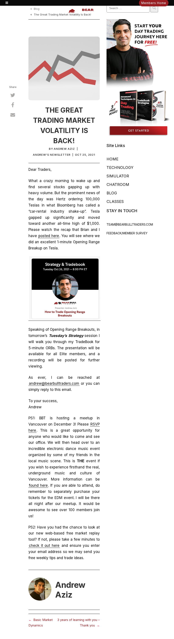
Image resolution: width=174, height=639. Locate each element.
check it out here (44, 545)
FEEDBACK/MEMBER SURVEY (127, 233)
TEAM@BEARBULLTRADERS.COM (130, 224)
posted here (48, 236)
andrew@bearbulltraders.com (54, 383)
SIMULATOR (118, 176)
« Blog (34, 8)
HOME (112, 159)
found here (38, 485)
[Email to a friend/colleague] (12, 115)
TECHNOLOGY (120, 167)
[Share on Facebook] (12, 105)
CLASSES (115, 201)
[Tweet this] (12, 96)
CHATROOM (118, 184)
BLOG (112, 193)
